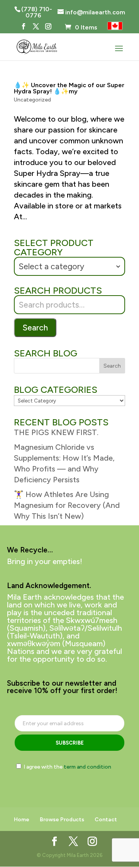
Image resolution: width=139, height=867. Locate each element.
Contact (106, 819)
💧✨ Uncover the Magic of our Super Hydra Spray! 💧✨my (69, 88)
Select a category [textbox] (51, 266)
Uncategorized (32, 99)
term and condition (87, 767)
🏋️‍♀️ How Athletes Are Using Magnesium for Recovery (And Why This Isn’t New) (67, 505)
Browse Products (62, 819)
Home (21, 819)
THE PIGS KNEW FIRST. (56, 432)
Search (35, 327)
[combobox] (69, 266)
